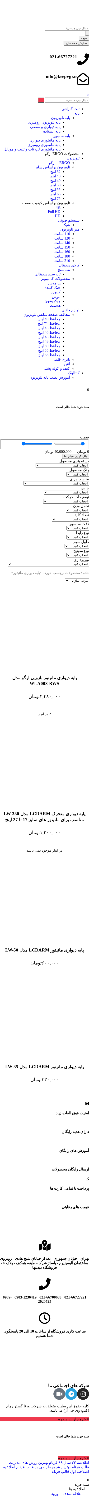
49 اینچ (55, 181)
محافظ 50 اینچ (49, 346)
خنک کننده (53, 288)
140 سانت (62, 243)
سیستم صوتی (69, 220)
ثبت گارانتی (70, 109)
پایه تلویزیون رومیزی (44, 122)
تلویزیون (73, 158)
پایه (77, 113)
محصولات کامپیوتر (55, 279)
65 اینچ (55, 194)
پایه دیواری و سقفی (45, 127)
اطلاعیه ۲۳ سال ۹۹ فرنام (68, 1463)
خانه (86, 573)
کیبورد (56, 292)
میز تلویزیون (70, 229)
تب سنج (64, 270)
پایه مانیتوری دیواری (45, 140)
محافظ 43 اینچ (49, 328)
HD (58, 216)
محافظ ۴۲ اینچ (49, 323)
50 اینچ (55, 185)
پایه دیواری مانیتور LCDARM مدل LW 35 (44, 1066)
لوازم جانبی (70, 310)
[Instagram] (83, 1394)
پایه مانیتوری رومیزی (44, 145)
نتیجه (84, 38)
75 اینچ (55, 199)
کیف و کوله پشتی (56, 368)
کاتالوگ (74, 373)
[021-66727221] (83, 59)
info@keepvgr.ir (61, 76)
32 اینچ (55, 172)
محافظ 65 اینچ (49, 355)
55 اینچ (55, 190)
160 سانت (62, 252)
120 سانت (62, 238)
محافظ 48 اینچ (49, 337)
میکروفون (52, 301)
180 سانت (62, 256)
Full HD (54, 212)
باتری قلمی (61, 359)
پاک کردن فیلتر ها (75, 456)
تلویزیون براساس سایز (52, 167)
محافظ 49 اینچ (49, 341)
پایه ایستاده (52, 131)
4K (58, 207)
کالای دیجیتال (69, 265)
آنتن (67, 364)
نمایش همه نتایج (76, 43)
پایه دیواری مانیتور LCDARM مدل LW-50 (44, 949)
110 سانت (62, 234)
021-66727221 (63, 56)
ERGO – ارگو (59, 163)
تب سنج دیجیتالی (47, 274)
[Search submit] (87, 33)
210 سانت (62, 261)
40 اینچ (55, 176)
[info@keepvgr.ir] (83, 79)
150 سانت (62, 247)
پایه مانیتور (61, 136)
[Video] (59, 1394)
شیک (66, 225)
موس (56, 297)
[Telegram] (71, 1394)
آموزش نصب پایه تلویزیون (49, 377)
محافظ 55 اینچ (49, 350)
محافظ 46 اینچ (49, 332)
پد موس (54, 283)
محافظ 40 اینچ (49, 319)
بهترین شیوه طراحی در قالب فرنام (42, 1467)
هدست (55, 306)
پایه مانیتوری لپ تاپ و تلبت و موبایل (32, 149)
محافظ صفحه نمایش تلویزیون (46, 315)
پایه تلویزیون (60, 118)
